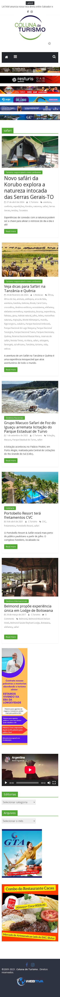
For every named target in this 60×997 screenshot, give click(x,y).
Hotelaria (10, 508)
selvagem (44, 340)
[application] (30, 770)
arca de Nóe (40, 299)
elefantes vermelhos (13, 311)
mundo (43, 319)
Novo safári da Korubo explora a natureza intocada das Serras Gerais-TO (29, 187)
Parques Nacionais (44, 332)
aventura (47, 202)
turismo (38, 344)
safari (45, 206)
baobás (16, 303)
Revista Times (17, 340)
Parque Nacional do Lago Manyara (20, 328)
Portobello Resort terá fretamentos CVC (22, 515)
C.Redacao (38, 295)
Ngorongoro (10, 323)
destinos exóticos (23, 307)
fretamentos (9, 525)
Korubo (28, 206)
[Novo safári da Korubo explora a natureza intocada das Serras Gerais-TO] (30, 138)
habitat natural (24, 315)
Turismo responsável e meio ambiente (23, 172)
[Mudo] (49, 782)
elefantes (49, 307)
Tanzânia (30, 344)
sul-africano (19, 344)
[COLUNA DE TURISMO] (6, 57)
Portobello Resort (25, 525)
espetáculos (29, 311)
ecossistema (38, 307)
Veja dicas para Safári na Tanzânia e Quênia (24, 288)
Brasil (32, 303)
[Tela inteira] (54, 782)
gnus (14, 315)
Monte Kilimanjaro (31, 319)
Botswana (45, 622)
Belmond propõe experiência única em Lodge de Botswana (28, 608)
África (50, 295)
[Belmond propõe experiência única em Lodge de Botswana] (30, 560)
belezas (25, 303)
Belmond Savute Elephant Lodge (25, 622)
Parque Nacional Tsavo (24, 332)
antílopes (29, 299)
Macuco (7, 439)
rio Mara (28, 340)
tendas (14, 210)
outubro (20, 323)
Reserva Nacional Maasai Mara (26, 336)
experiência (49, 311)
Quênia (7, 336)
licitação (50, 435)
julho (34, 315)
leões (40, 315)
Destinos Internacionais (16, 601)
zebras (7, 348)
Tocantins (23, 210)
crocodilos (9, 307)
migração (17, 319)
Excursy (39, 311)
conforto (8, 206)
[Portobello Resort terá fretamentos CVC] (30, 474)
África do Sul (10, 299)
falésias (7, 315)
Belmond (23, 618)
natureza (37, 206)
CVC (44, 521)
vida (46, 344)
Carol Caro (41, 303)
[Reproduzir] (6, 782)
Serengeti (8, 344)
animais (20, 299)
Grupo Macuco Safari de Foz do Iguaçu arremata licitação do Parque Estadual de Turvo (30, 427)
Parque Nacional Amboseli (38, 323)
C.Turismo (34, 202)
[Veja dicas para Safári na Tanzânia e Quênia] (30, 244)
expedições (18, 206)
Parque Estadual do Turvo (24, 439)
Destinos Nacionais (14, 417)
